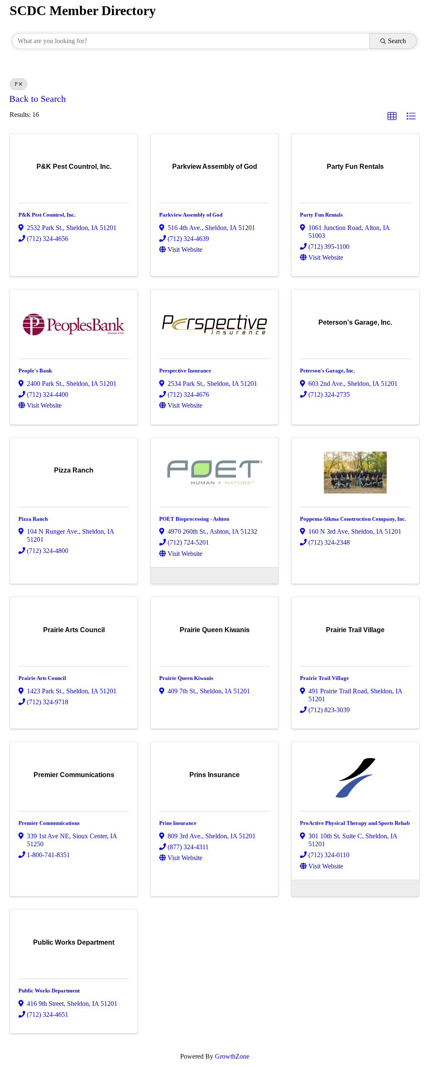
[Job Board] (161, 574)
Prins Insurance (177, 823)
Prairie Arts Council (42, 678)
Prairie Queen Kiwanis (186, 678)
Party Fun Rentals (321, 215)
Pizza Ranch (33, 519)
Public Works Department (49, 990)
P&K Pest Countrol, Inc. (46, 215)
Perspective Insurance (185, 370)
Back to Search (37, 99)
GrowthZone (232, 1056)
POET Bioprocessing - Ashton (194, 519)
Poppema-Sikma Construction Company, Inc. (353, 519)
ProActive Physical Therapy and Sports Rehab (355, 823)
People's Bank (35, 370)
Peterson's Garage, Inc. (327, 370)
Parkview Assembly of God (190, 215)
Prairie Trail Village (324, 678)
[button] (392, 116)
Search (397, 40)
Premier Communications (49, 823)
